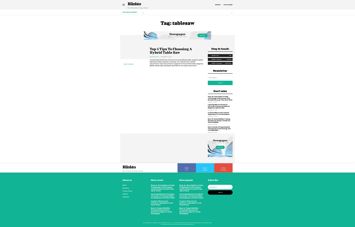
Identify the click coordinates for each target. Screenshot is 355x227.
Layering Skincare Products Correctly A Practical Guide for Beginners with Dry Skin (219, 106)
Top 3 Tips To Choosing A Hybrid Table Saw (171, 50)
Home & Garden (128, 64)
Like (230, 55)
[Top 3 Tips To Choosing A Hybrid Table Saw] (134, 57)
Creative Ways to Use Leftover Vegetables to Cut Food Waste (218, 113)
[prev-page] (143, 14)
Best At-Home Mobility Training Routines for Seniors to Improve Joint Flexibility (219, 120)
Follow (229, 59)
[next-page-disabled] (232, 14)
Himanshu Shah (154, 57)
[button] (217, 5)
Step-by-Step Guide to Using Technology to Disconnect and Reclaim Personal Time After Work (220, 98)
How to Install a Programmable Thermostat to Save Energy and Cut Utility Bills (219, 128)
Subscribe (228, 63)
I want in (220, 83)
